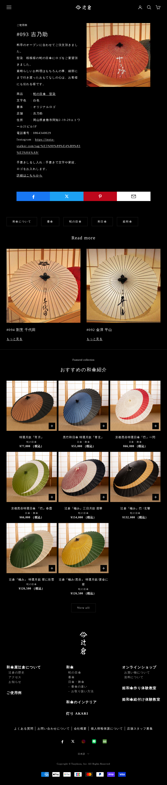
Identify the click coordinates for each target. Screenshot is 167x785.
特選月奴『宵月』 (31, 437)
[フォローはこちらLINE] (94, 741)
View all (83, 607)
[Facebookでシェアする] (33, 196)
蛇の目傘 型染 (44, 93)
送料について (134, 677)
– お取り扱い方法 (81, 691)
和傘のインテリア (81, 702)
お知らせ (15, 681)
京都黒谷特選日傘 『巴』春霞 (31, 508)
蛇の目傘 (75, 221)
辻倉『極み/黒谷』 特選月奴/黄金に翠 (83, 582)
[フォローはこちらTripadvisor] (105, 741)
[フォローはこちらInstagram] (83, 741)
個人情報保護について (107, 728)
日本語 (81, 754)
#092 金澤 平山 (99, 330)
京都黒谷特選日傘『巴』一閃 (135, 437)
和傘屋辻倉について (24, 667)
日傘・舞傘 (76, 681)
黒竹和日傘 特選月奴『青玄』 (83, 437)
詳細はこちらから (30, 175)
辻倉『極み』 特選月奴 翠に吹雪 (31, 579)
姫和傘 (127, 221)
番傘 (50, 221)
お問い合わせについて (53, 728)
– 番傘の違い (77, 686)
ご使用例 (14, 693)
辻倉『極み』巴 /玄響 (135, 508)
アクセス (15, 677)
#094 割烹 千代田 (21, 330)
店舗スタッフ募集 (140, 728)
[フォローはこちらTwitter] (73, 741)
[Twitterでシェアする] (66, 196)
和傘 (70, 667)
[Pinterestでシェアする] (100, 196)
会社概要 (80, 728)
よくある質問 (23, 728)
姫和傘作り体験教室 (139, 688)
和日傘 (102, 221)
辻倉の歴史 (17, 672)
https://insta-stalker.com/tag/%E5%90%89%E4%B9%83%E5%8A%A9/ (48, 146)
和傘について (21, 221)
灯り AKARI (77, 713)
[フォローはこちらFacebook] (62, 741)
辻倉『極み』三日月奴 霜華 (84, 508)
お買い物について (137, 672)
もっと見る (15, 339)
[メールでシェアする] (133, 196)
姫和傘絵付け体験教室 (141, 699)
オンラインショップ (139, 667)
